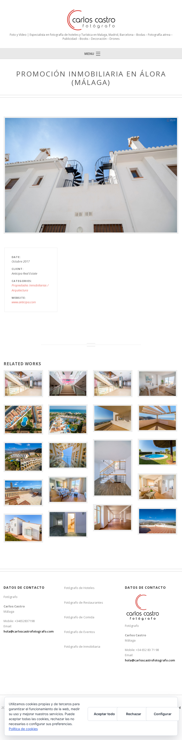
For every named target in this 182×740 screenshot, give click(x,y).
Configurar (163, 714)
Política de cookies (23, 729)
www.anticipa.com (24, 302)
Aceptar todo (104, 714)
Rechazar (133, 714)
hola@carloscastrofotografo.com (29, 631)
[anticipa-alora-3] (91, 175)
